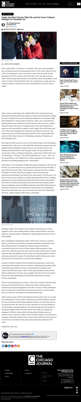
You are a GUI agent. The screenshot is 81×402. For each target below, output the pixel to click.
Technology (48, 3)
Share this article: (7, 342)
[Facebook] (3, 346)
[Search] (78, 4)
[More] (18, 346)
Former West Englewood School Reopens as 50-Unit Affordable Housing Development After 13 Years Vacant (69, 107)
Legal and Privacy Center (47, 376)
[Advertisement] (29, 100)
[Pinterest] (12, 346)
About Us (44, 372)
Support (44, 380)
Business (27, 3)
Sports (43, 3)
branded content (25, 336)
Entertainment (34, 3)
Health (39, 3)
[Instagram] (15, 346)
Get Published (56, 3)
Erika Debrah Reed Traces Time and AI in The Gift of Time (69, 82)
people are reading (69, 63)
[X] (6, 346)
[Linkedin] (9, 346)
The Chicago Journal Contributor (20, 334)
